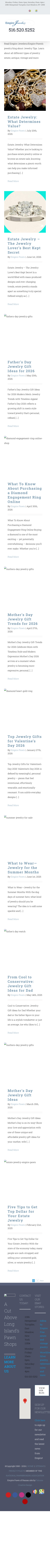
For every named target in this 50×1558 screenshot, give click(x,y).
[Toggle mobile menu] (45, 19)
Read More (13, 181)
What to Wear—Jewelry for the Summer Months (25, 836)
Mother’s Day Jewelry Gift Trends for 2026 (25, 587)
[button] (25, 1401)
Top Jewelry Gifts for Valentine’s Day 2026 (25, 709)
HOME (31, 1466)
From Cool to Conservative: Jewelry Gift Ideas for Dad (25, 950)
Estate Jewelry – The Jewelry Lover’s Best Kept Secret (25, 212)
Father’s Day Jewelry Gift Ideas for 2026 (25, 335)
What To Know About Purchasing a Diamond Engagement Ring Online (25, 457)
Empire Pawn (18, 130)
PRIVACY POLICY (16, 1471)
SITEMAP (40, 1466)
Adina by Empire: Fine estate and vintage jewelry (43, 1333)
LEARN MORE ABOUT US (10, 1364)
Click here (40, 1420)
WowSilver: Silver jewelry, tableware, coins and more (43, 1363)
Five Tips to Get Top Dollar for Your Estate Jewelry (25, 1180)
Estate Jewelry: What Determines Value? (25, 90)
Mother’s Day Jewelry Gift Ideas (25, 1063)
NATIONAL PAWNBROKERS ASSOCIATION (25, 1475)
